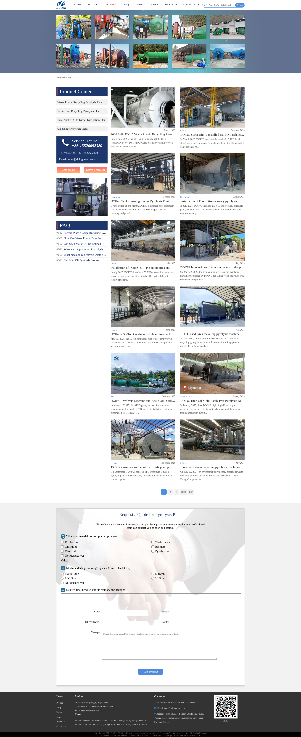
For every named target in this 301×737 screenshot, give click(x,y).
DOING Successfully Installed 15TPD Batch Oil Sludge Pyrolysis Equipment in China (235, 134)
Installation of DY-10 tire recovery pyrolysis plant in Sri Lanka (220, 201)
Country (165, 622)
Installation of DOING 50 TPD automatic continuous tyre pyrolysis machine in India (165, 267)
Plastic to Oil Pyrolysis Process (81, 260)
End (191, 492)
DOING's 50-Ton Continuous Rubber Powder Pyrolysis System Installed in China (162, 334)
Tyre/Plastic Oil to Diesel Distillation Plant (94, 706)
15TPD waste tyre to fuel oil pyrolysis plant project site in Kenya (152, 467)
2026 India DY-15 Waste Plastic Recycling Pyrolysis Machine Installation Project (163, 134)
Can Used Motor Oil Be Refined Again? (87, 243)
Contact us (159, 696)
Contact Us (191, 4)
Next (183, 492)
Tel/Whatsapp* (92, 622)
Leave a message (95, 169)
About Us (170, 4)
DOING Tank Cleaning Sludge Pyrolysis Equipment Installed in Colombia (158, 201)
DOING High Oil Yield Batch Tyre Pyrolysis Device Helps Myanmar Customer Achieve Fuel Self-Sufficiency (124, 724)
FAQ (126, 4)
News (154, 4)
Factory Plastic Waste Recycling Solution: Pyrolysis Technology (100, 232)
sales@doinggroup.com (81, 159)
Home (59, 77)
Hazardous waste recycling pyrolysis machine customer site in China (224, 467)
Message (95, 632)
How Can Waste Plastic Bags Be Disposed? (89, 238)
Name (97, 611)
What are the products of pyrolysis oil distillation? (92, 249)
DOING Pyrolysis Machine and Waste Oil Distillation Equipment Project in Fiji (161, 400)
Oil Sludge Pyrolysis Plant (87, 711)
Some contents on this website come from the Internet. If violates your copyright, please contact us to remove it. (151, 735)
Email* (165, 611)
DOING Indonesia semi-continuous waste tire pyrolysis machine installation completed (236, 267)
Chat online (68, 169)
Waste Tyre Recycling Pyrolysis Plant (91, 702)
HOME (77, 4)
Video (140, 4)
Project (111, 4)
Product (93, 4)
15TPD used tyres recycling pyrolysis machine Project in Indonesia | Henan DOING (233, 334)
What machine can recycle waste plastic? (87, 254)
